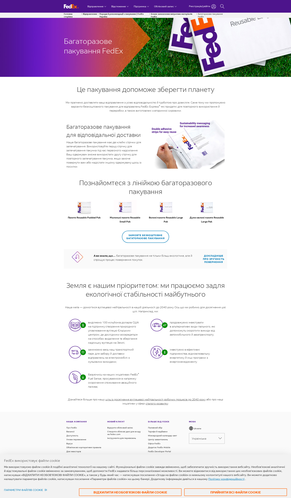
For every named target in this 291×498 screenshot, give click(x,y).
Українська (199, 438)
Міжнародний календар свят (162, 435)
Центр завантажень (158, 439)
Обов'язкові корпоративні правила (83, 447)
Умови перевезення (76, 439)
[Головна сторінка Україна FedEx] (74, 6)
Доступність (72, 435)
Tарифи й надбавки (157, 431)
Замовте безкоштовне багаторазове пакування (145, 237)
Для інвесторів (73, 451)
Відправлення (90, 14)
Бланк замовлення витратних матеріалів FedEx (171, 15)
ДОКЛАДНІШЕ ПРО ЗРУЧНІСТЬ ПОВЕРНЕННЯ (213, 258)
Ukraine (197, 428)
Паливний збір (155, 427)
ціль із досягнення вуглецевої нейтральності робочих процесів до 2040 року (155, 399)
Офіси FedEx (154, 443)
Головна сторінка (68, 15)
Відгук (69, 443)
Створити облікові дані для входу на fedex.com (124, 432)
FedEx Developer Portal (159, 451)
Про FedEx (71, 427)
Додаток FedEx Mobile (159, 447)
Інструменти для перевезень (121, 438)
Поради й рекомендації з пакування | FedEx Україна (121, 15)
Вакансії (70, 431)
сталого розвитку (157, 403)
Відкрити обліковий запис (120, 427)
